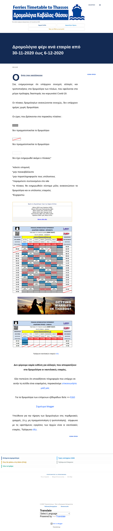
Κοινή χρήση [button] (91, 74)
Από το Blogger (58, 523)
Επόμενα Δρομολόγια (11, 458)
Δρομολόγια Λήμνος (70, 25)
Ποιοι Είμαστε (45, 477)
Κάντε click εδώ (42, 219)
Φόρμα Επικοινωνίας (58, 477)
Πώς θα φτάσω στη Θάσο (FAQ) (14, 462)
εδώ (57, 354)
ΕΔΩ (72, 397)
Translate (60, 516)
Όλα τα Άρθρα (8, 466)
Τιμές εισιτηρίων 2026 (66, 458)
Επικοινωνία (65, 506)
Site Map (69, 477)
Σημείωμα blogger (45, 406)
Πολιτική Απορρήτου (51, 506)
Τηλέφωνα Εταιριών (65, 462)
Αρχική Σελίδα (42, 25)
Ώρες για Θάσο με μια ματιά (56, 29)
